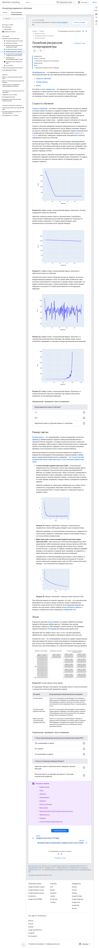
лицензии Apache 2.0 (63, 868)
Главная (4, 12)
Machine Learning (11, 2)
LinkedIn (52, 896)
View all (74, 908)
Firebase (74, 893)
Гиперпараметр (45, 797)
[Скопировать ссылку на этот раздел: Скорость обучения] (55, 104)
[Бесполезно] (86, 31)
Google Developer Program (36, 887)
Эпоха (42, 790)
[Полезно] (83, 31)
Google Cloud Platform (35, 930)
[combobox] (65, 2)
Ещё (27, 2)
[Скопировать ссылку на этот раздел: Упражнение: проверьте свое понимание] (71, 402)
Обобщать (43, 794)
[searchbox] (13, 18)
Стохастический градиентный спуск (51, 821)
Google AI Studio (77, 896)
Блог (51, 887)
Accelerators (32, 896)
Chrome (74, 890)
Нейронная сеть (45, 814)
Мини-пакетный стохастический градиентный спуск (56, 811)
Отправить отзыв (79, 43)
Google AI (31, 933)
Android (74, 887)
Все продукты (32, 936)
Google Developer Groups (36, 890)
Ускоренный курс (16, 12)
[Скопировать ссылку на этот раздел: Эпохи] (41, 617)
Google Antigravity (77, 899)
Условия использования (36, 944)
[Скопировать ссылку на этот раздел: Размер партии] (50, 432)
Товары (41, 31)
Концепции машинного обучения (17, 8)
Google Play (75, 905)
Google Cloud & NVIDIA (35, 899)
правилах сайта (33, 869)
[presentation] (37, 546)
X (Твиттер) (53, 899)
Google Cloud (76, 902)
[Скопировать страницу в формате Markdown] (40, 50)
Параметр (43, 818)
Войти (95, 2)
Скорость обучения (46, 804)
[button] (12, 38)
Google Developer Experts (36, 893)
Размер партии (44, 787)
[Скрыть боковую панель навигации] (23, 944)
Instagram (53, 893)
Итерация (43, 801)
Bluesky (52, 890)
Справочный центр (60, 830)
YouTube (53, 902)
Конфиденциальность (53, 944)
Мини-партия (44, 808)
